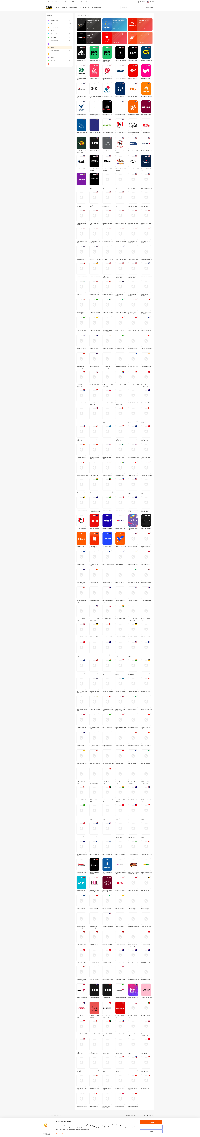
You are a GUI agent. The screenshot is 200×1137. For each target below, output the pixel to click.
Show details (59, 1134)
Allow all (151, 1122)
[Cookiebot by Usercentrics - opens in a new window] (46, 1134)
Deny (151, 1131)
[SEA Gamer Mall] (49, 7)
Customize (150, 1126)
